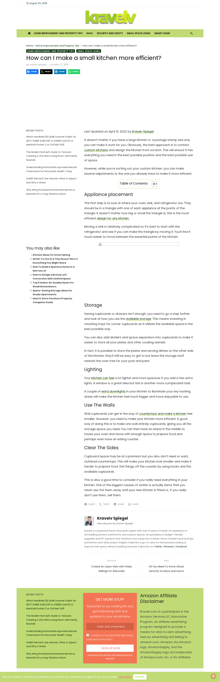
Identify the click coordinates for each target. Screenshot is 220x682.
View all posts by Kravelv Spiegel (115, 523)
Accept (140, 676)
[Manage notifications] (213, 676)
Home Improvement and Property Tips (58, 33)
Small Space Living (138, 33)
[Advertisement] (110, 101)
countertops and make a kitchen (162, 414)
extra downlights (113, 391)
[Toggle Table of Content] (153, 184)
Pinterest (169, 546)
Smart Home (162, 33)
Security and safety (110, 33)
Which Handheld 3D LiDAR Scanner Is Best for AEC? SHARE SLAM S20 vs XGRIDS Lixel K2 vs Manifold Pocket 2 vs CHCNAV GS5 (51, 140)
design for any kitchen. (113, 218)
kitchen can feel (102, 378)
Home (29, 45)
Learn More (125, 676)
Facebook (181, 546)
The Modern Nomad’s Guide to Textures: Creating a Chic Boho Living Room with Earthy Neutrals (51, 156)
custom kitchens (96, 150)
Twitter (158, 546)
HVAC (89, 33)
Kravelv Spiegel (37, 64)
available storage (138, 319)
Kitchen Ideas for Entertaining (51, 254)
